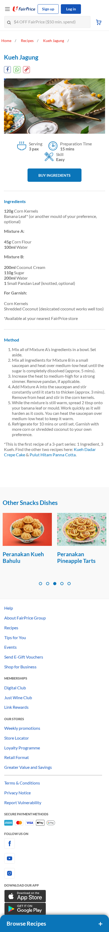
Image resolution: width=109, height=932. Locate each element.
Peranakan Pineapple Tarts (76, 557)
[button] (40, 583)
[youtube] (54, 858)
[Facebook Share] (7, 69)
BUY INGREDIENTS (54, 175)
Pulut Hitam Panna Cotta (53, 454)
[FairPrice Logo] (24, 9)
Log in (71, 9)
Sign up (48, 9)
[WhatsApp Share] (16, 69)
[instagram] (54, 873)
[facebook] (54, 843)
